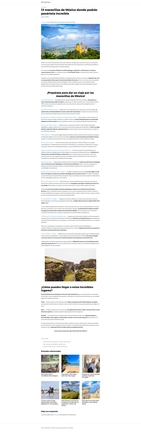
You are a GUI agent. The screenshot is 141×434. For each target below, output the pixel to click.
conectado (57, 414)
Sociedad (43, 7)
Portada (43, 22)
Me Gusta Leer (45, 2)
